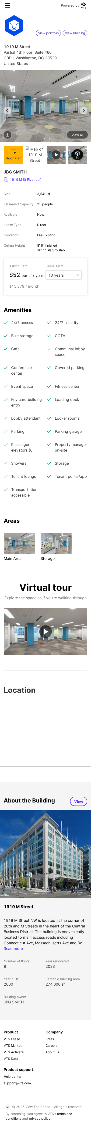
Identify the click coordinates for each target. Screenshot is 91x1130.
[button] (45, 106)
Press (50, 1039)
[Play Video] (45, 631)
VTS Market (13, 1045)
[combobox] (61, 275)
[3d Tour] (78, 154)
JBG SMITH (14, 1002)
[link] (44, 179)
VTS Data (11, 1059)
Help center (12, 1076)
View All (77, 135)
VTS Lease (12, 1039)
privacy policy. (40, 1118)
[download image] (7, 135)
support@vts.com (17, 1083)
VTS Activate (14, 1052)
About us (52, 1052)
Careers (51, 1045)
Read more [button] (13, 948)
